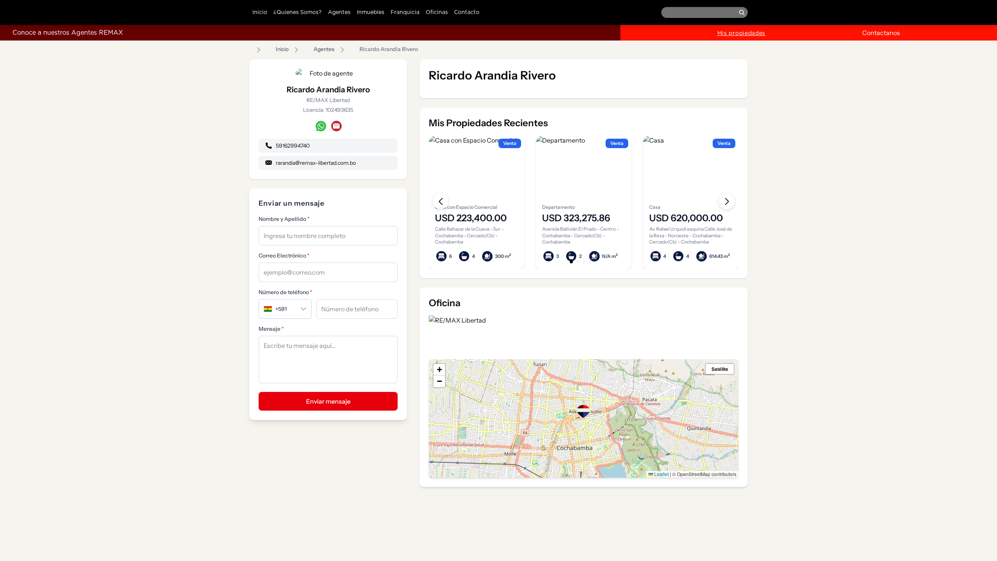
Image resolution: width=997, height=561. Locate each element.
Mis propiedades (741, 33)
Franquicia (405, 12)
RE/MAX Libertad (328, 100)
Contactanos (881, 33)
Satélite (720, 368)
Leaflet (661, 474)
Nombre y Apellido (284, 218)
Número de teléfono (285, 292)
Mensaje (271, 328)
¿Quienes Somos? (297, 12)
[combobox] (277, 309)
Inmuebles (370, 12)
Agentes (339, 12)
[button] (583, 411)
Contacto (466, 12)
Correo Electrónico (284, 255)
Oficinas (437, 12)
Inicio (259, 12)
